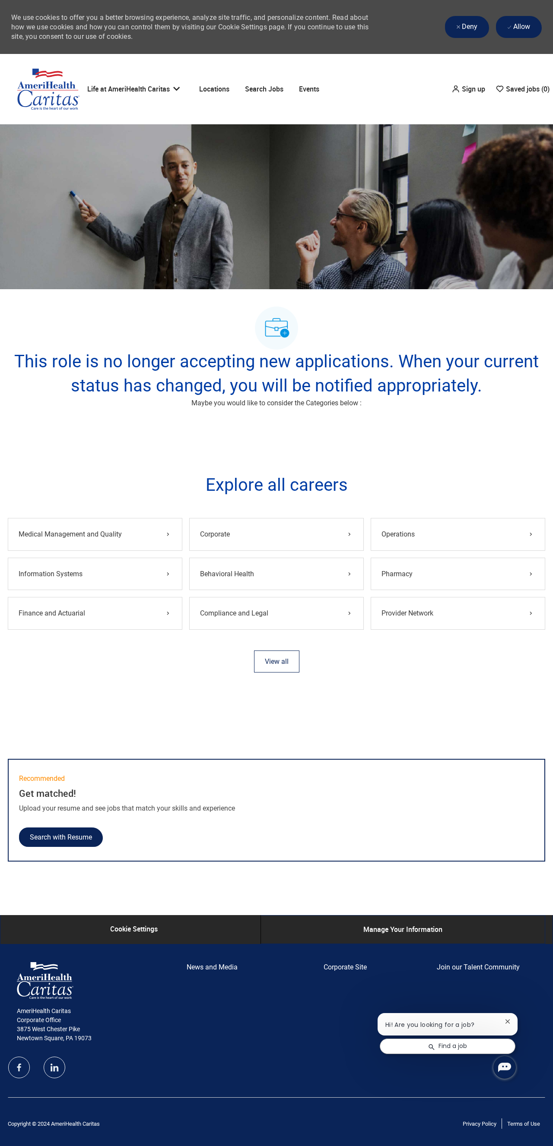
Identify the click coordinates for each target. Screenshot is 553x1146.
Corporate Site (345, 967)
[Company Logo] (48, 88)
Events (309, 89)
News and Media (212, 967)
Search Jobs (264, 89)
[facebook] (19, 1067)
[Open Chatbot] (504, 1067)
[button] (468, 89)
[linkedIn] (54, 1067)
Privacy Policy (479, 1124)
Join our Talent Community (478, 967)
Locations (214, 89)
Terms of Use (523, 1124)
